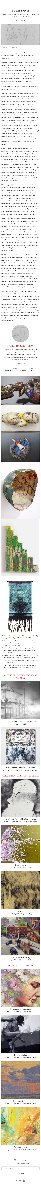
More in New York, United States (20, 775)
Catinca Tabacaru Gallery (20, 345)
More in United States (20, 965)
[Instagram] (24, 1180)
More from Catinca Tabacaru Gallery (20, 676)
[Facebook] (16, 1180)
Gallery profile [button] (20, 363)
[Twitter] (20, 1180)
